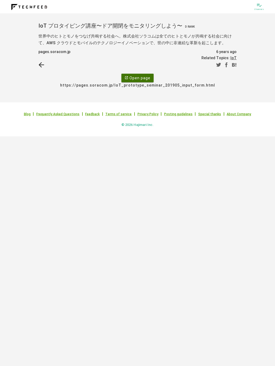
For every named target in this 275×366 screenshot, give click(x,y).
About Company (239, 114)
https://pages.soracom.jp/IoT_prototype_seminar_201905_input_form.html (137, 85)
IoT (233, 58)
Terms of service (118, 114)
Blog (27, 114)
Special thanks (209, 114)
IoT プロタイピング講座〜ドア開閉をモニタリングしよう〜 (116, 26)
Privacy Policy (148, 114)
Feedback (92, 114)
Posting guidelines (178, 114)
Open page (137, 78)
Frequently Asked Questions (57, 114)
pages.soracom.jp (54, 52)
